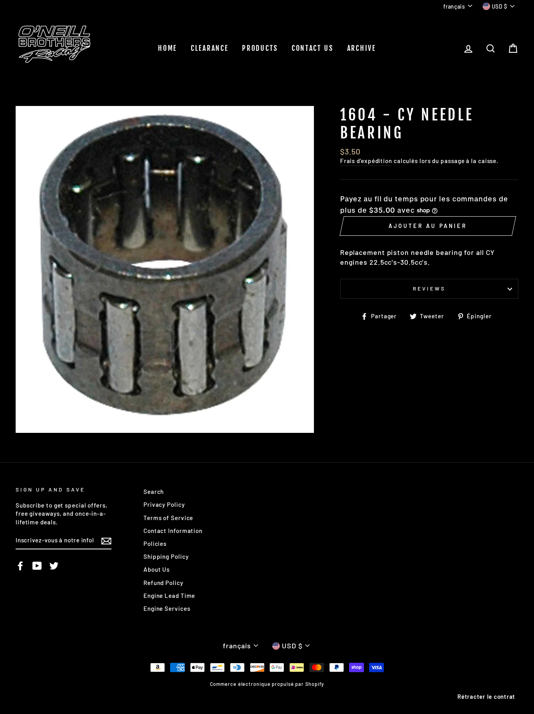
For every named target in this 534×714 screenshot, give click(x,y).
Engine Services (166, 608)
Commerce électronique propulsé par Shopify (267, 684)
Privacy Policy (164, 504)
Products (260, 48)
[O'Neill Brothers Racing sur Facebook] (20, 565)
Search (153, 491)
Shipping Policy (166, 556)
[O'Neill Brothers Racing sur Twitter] (54, 565)
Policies (155, 543)
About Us (156, 569)
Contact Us (312, 48)
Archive (361, 48)
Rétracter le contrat (486, 696)
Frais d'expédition (366, 160)
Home (167, 48)
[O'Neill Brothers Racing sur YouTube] (37, 565)
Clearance (209, 48)
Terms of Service (168, 517)
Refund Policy (163, 582)
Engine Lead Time (169, 595)
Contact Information (172, 530)
